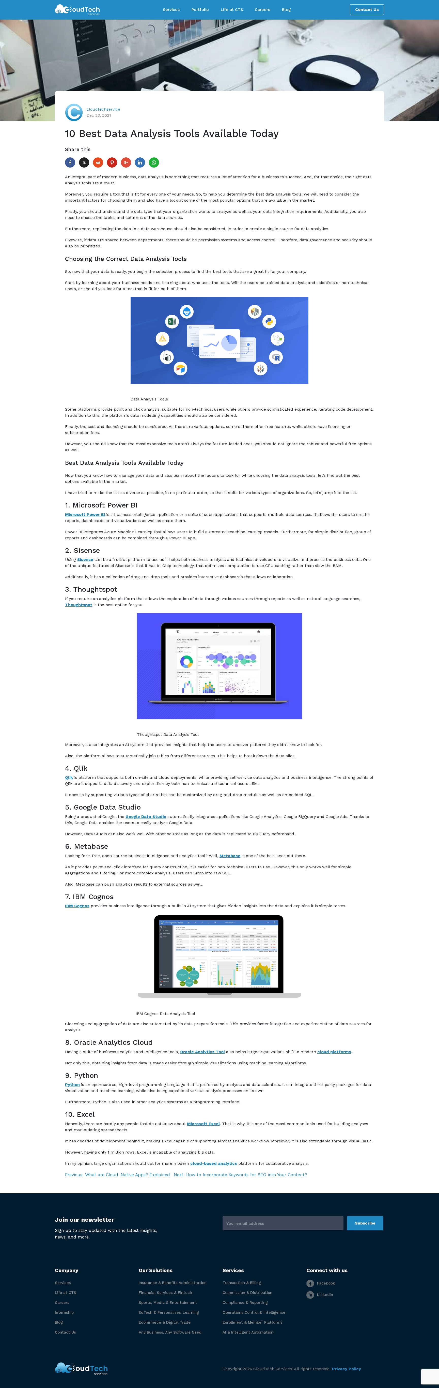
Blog (59, 1322)
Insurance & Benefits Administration (173, 1282)
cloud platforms (334, 1051)
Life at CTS (65, 1292)
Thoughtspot (78, 604)
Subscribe (365, 1223)
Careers (62, 1302)
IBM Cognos (77, 905)
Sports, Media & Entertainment (168, 1302)
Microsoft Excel (203, 1123)
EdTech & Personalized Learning (169, 1312)
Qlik (69, 777)
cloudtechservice (103, 109)
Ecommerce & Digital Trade (165, 1322)
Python (72, 1084)
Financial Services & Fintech (165, 1292)
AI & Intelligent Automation (248, 1332)
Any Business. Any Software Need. (170, 1332)
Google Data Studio (146, 816)
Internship (64, 1312)
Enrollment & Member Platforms (253, 1322)
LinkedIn (324, 1294)
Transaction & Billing (242, 1282)
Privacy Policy (346, 1368)
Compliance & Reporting (245, 1302)
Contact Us (367, 9)
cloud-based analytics (213, 1163)
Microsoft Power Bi (85, 514)
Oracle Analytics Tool (202, 1051)
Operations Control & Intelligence (254, 1312)
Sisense (85, 559)
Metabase (230, 855)
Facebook (325, 1283)
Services (63, 1282)
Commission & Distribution (247, 1292)
